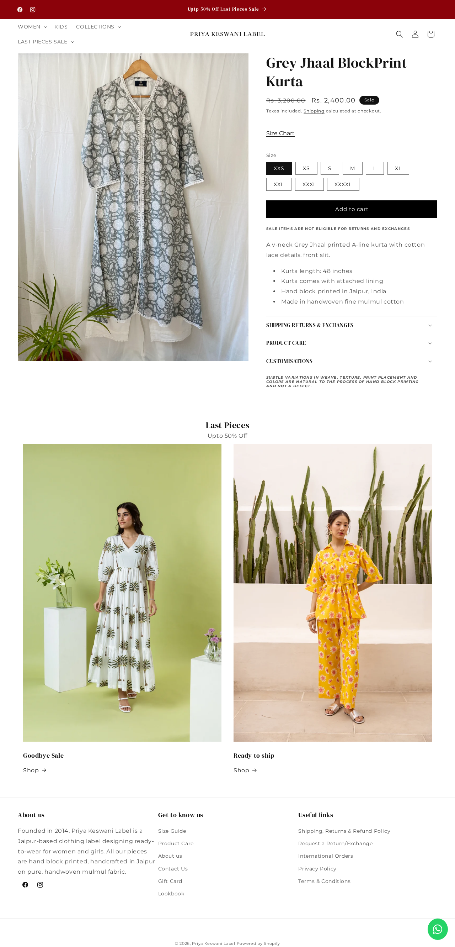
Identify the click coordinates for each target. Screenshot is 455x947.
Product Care (176, 844)
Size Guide (172, 831)
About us (170, 856)
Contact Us (173, 869)
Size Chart (280, 133)
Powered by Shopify (258, 943)
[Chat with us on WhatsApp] (438, 929)
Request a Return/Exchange (335, 844)
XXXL (309, 184)
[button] (32, 26)
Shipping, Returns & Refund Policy (344, 831)
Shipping (314, 111)
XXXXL (343, 184)
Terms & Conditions (324, 881)
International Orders (325, 856)
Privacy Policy (317, 869)
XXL (279, 184)
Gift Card (170, 881)
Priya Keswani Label (213, 943)
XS (306, 168)
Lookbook (171, 893)
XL (398, 168)
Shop (31, 770)
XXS (279, 168)
